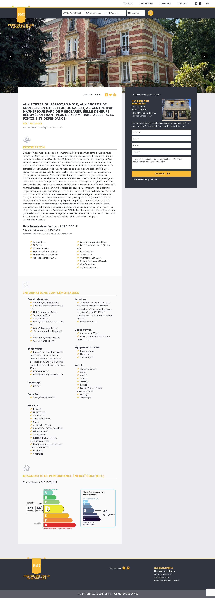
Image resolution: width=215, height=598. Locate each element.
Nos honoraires (163, 568)
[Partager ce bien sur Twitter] (110, 94)
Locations (146, 3)
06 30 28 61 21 (149, 113)
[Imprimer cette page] (114, 94)
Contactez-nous (161, 577)
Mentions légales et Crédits (167, 580)
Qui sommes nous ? (163, 574)
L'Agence (165, 3)
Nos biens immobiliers (164, 571)
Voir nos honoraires (141, 116)
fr (207, 3)
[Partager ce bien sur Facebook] (106, 94)
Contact (182, 3)
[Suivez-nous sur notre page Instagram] (128, 568)
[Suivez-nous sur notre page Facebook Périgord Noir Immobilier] (123, 568)
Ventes (129, 3)
